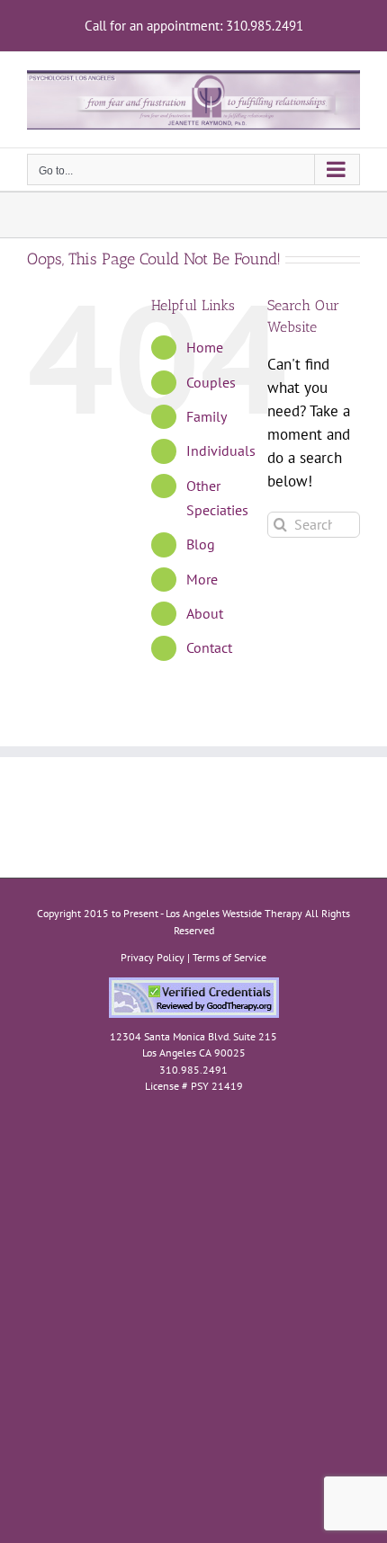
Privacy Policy (152, 957)
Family (206, 416)
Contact (209, 647)
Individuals (221, 450)
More (202, 579)
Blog (200, 544)
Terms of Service (229, 957)
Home (204, 347)
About (204, 613)
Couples (211, 382)
